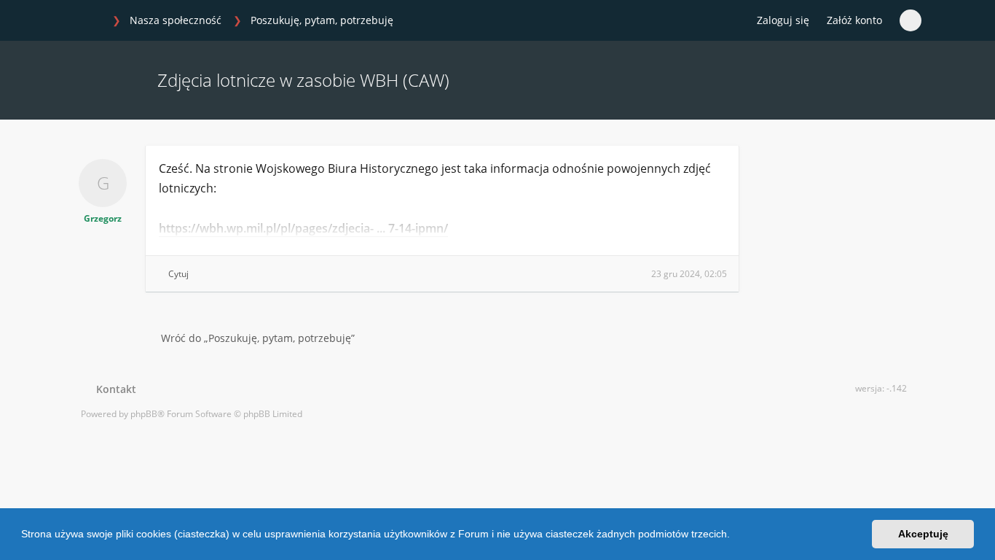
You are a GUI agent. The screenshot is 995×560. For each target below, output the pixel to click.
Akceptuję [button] (923, 534)
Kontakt (113, 389)
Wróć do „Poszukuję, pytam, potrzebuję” (258, 338)
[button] (735, 536)
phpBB (143, 414)
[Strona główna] (89, 21)
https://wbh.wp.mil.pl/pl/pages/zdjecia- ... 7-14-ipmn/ (303, 228)
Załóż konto (854, 20)
